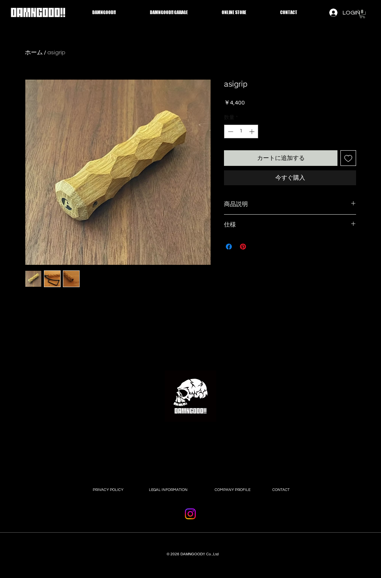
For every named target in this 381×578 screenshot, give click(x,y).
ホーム (34, 52)
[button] (362, 14)
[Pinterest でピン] (242, 246)
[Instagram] (190, 514)
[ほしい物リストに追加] (348, 158)
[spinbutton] (241, 131)
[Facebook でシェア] (228, 246)
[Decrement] (229, 131)
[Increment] (252, 131)
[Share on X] (257, 246)
